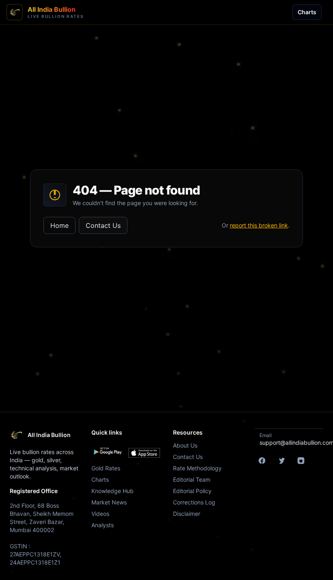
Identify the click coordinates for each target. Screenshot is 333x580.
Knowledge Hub (112, 490)
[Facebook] (262, 460)
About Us (185, 445)
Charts (307, 12)
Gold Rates (105, 468)
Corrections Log (194, 502)
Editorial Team (191, 479)
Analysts (102, 525)
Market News (109, 502)
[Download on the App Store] (144, 453)
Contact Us (103, 225)
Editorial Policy (192, 490)
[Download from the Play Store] (107, 451)
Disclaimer (186, 513)
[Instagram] (301, 460)
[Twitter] (281, 460)
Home (59, 225)
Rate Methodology (197, 468)
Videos (100, 513)
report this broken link (259, 225)
